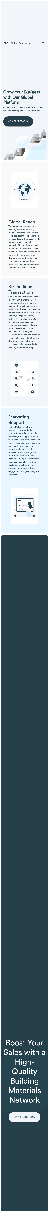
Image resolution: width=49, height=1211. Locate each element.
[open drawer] (43, 43)
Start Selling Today (24, 1117)
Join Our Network (18, 121)
